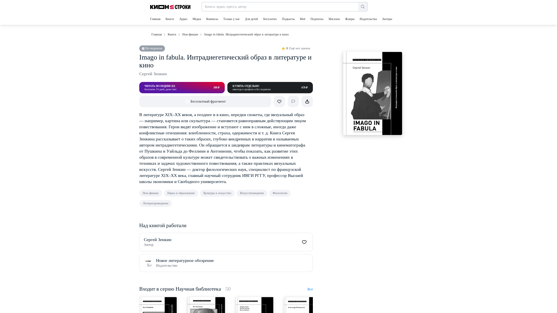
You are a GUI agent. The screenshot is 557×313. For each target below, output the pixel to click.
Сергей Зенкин (153, 73)
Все (310, 289)
